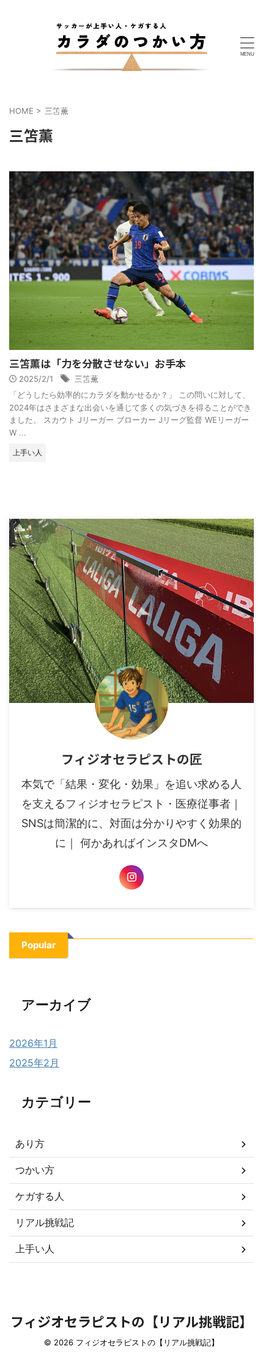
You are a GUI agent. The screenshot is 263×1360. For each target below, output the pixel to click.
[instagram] (131, 877)
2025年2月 (34, 1063)
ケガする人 (39, 1196)
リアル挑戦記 (44, 1222)
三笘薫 (86, 379)
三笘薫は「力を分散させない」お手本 (97, 363)
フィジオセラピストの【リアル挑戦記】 (131, 1321)
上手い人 (34, 1249)
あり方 (30, 1143)
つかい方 (34, 1170)
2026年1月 (33, 1043)
